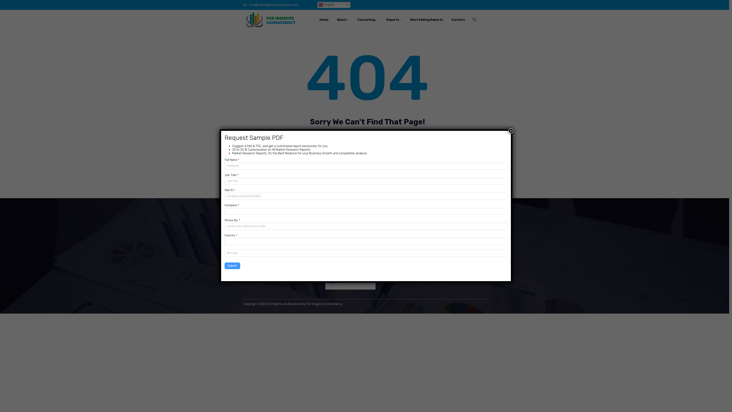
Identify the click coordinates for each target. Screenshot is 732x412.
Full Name (232, 160)
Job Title (231, 175)
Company (232, 205)
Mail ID (230, 190)
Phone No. (232, 220)
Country (231, 235)
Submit (232, 265)
